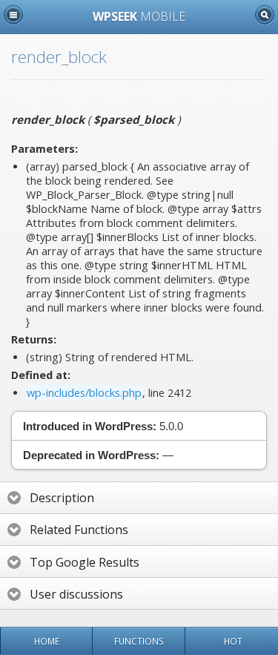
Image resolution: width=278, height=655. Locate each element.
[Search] (264, 14)
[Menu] (13, 14)
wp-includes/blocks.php (84, 393)
